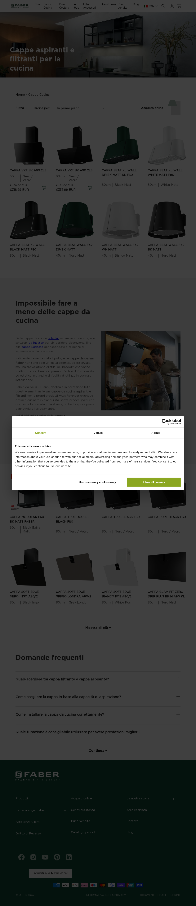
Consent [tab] (40, 432)
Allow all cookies (153, 482)
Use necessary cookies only (97, 482)
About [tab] (155, 432)
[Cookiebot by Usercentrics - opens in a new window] (164, 422)
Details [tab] (98, 432)
